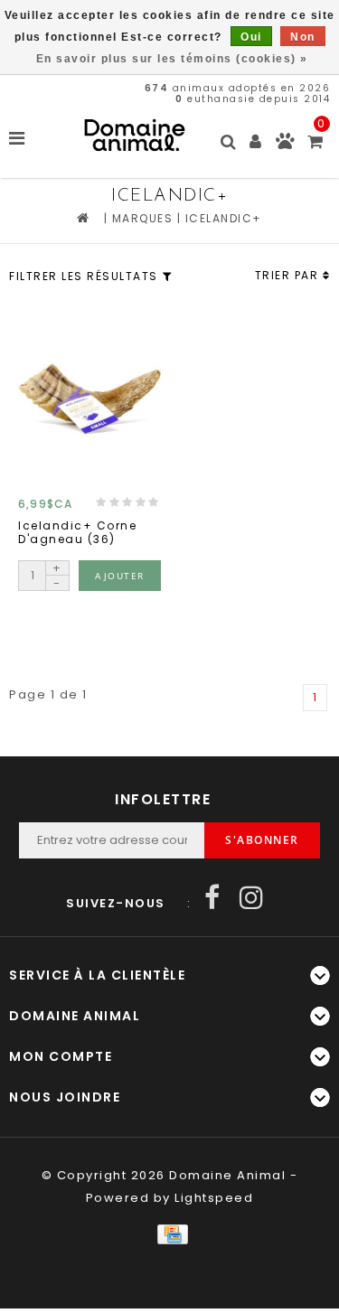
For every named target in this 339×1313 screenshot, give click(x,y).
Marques (143, 218)
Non (302, 37)
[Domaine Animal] (134, 135)
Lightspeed (213, 1197)
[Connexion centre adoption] (285, 145)
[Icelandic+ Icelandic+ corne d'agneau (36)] (89, 398)
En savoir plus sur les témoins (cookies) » (172, 58)
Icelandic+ (223, 218)
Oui (251, 37)
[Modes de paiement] (169, 1234)
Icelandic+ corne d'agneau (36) (77, 533)
